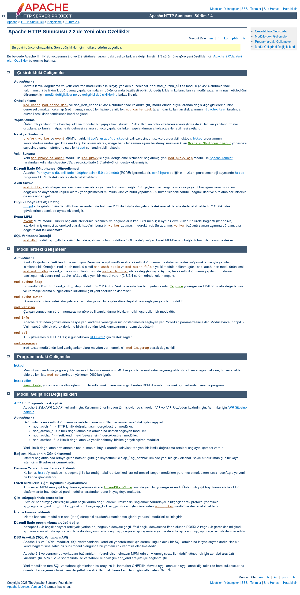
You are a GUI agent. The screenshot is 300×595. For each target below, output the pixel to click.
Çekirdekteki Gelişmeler (271, 31)
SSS (244, 9)
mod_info (21, 318)
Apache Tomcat (221, 158)
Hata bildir (290, 9)
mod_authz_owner (28, 297)
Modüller (216, 9)
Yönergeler (231, 9)
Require (176, 286)
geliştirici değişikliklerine (99, 94)
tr (244, 38)
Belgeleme (54, 22)
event (59, 138)
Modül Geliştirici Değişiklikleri (275, 47)
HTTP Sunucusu (32, 22)
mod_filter (32, 187)
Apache (12, 22)
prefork (30, 138)
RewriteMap (32, 385)
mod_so (53, 375)
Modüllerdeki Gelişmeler (271, 36)
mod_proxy (90, 158)
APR (17, 403)
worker (44, 138)
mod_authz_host (115, 271)
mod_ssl (20, 333)
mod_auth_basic (107, 267)
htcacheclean (215, 109)
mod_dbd (30, 240)
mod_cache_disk (55, 105)
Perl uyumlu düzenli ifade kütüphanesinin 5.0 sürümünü (78, 172)
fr (219, 38)
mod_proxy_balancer (47, 158)
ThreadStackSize (118, 487)
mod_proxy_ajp (180, 158)
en (211, 38)
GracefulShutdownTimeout (209, 143)
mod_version (24, 307)
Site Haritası (272, 9)
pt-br (235, 38)
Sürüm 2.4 (72, 22)
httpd (91, 138)
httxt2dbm (22, 381)
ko (226, 38)
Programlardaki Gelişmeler (273, 41)
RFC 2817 (97, 337)
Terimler (255, 9)
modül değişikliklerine (61, 94)
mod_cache (31, 105)
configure (160, 173)
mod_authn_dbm (35, 271)
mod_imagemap (25, 343)
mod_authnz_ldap (28, 282)
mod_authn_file (138, 267)
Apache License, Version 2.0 (26, 586)
